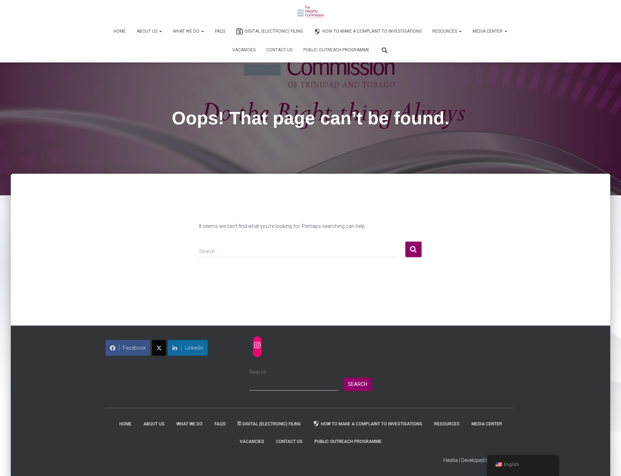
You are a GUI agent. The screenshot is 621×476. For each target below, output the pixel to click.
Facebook (134, 348)
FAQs (220, 31)
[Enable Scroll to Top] (607, 462)
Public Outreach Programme (336, 49)
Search (257, 372)
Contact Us (279, 49)
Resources (445, 31)
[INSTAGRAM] (257, 345)
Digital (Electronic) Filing (274, 31)
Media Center (488, 31)
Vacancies (244, 49)
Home (120, 31)
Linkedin (194, 348)
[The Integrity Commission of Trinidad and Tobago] (311, 13)
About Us (147, 31)
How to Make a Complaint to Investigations (372, 31)
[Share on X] (159, 348)
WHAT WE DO (187, 31)
